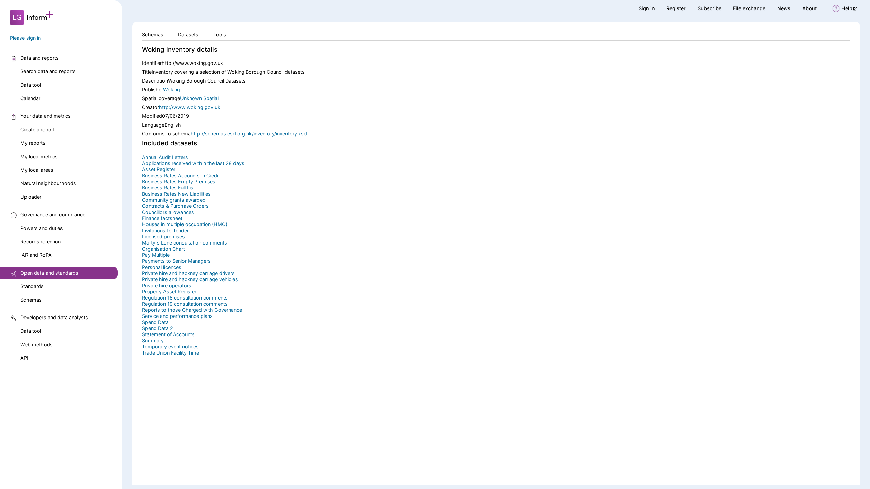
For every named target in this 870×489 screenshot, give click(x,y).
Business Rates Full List (168, 188)
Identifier (152, 63)
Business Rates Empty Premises (178, 181)
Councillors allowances (168, 212)
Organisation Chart (163, 249)
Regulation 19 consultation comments (185, 304)
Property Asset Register (169, 291)
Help (849, 8)
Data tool (30, 85)
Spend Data (155, 322)
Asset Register (158, 169)
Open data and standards (49, 273)
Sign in (647, 8)
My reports (33, 143)
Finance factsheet (162, 218)
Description (155, 81)
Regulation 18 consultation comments (185, 298)
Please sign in (25, 38)
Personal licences (161, 267)
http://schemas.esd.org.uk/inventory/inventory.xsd (249, 134)
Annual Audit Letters (165, 157)
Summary (153, 340)
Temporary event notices (170, 346)
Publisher (152, 89)
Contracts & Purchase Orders (175, 206)
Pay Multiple (156, 255)
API (24, 358)
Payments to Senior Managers (176, 261)
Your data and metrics (45, 116)
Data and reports (39, 58)
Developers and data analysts (54, 317)
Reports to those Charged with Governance (192, 310)
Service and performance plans (177, 316)
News (783, 8)
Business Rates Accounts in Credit (181, 175)
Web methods (36, 344)
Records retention (40, 241)
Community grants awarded (174, 200)
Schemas (31, 300)
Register (676, 8)
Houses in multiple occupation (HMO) (184, 224)
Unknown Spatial (199, 98)
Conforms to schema (166, 134)
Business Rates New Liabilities (176, 194)
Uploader (30, 197)
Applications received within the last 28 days (193, 163)
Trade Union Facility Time (170, 353)
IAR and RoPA (36, 255)
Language (153, 125)
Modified (152, 116)
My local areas (36, 170)
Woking (171, 89)
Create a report (37, 129)
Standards (32, 286)
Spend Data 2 (157, 328)
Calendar (30, 98)
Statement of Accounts (168, 334)
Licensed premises (163, 236)
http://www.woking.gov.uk (189, 107)
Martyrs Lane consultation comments (184, 243)
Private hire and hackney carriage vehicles (190, 279)
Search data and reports (48, 71)
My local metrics (39, 156)
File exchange (749, 8)
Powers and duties (41, 228)
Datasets (188, 34)
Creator (150, 107)
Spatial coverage (161, 98)
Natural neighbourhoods (48, 183)
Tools (219, 34)
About (809, 8)
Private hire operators (166, 285)
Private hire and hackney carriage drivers (188, 273)
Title (147, 72)
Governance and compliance (52, 214)
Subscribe (709, 8)
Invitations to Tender (165, 230)
